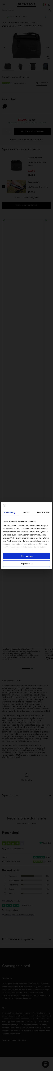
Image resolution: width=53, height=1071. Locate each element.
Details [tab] (26, 512)
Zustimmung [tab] (9, 512)
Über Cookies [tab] (43, 512)
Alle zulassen (27, 556)
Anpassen (25, 563)
